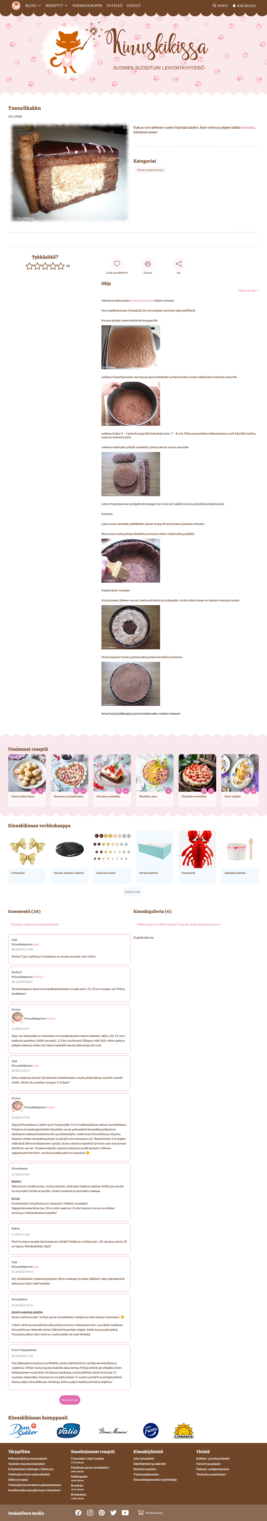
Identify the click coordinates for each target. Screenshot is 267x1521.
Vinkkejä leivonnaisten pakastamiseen (34, 1485)
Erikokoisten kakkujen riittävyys (31, 1469)
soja (36, 944)
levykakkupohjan (141, 300)
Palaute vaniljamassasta (212, 1469)
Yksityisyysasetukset (211, 1474)
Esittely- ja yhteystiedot (212, 1458)
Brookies (77, 1485)
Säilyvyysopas (18, 1479)
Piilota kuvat (247, 290)
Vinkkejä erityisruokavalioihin (29, 1474)
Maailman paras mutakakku (90, 1467)
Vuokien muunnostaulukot (26, 1463)
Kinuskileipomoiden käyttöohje (155, 1479)
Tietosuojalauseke (146, 1474)
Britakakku (78, 1494)
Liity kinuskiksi (144, 1458)
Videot (134, 5)
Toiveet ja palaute (208, 1463)
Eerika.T (38, 977)
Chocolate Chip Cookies (87, 1458)
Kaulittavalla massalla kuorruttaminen (34, 1490)
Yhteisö (114, 5)
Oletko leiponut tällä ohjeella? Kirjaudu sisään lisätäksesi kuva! (178, 924)
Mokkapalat (79, 1476)
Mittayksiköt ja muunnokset (27, 1458)
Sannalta (247, 127)
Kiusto (50, 1018)
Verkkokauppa (87, 5)
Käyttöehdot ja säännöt (150, 1463)
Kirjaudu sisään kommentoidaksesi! (35, 924)
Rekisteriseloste (145, 1469)
